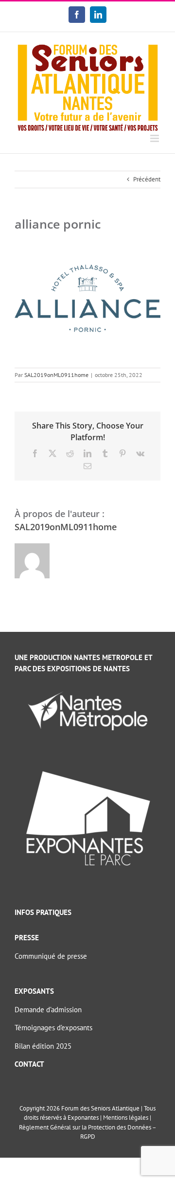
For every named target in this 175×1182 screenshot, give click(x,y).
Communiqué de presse (51, 956)
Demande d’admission (48, 1009)
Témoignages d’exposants (53, 1027)
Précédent (146, 179)
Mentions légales (125, 1117)
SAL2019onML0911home (56, 374)
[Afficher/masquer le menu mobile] (155, 138)
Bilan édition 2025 (43, 1046)
